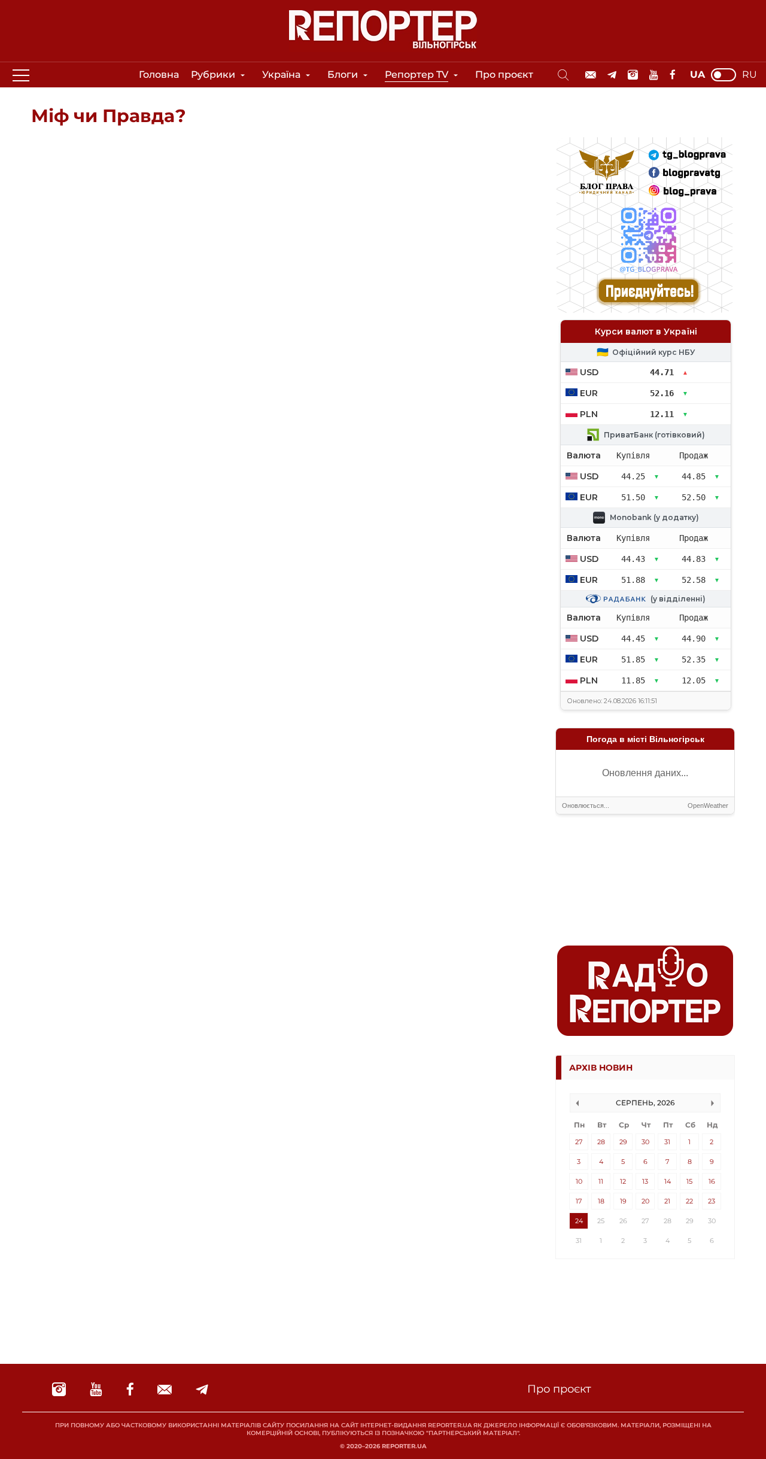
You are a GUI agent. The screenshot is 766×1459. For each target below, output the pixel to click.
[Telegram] (612, 75)
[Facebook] (673, 75)
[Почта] (590, 75)
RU (749, 75)
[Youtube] (654, 75)
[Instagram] (633, 75)
